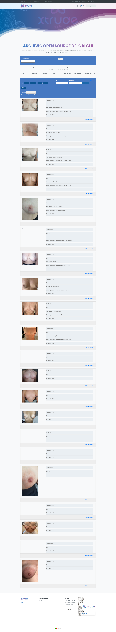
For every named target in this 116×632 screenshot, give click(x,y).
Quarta (45, 83)
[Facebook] (92, 1)
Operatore (71, 80)
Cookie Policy (69, 609)
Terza (39, 83)
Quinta (23, 87)
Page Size (23, 92)
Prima (26, 83)
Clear (90, 80)
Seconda (33, 83)
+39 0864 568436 (48, 1)
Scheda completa (89, 119)
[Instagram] (94, 1)
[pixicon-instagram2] (24, 602)
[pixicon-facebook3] (21, 602)
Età (56, 80)
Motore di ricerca (25, 58)
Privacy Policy (69, 606)
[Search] (83, 6)
